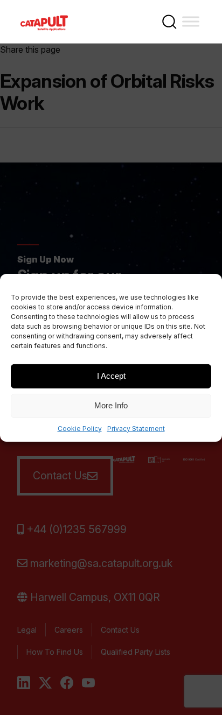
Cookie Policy (80, 428)
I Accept (111, 375)
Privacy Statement (136, 428)
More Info (111, 405)
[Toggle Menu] (190, 21)
